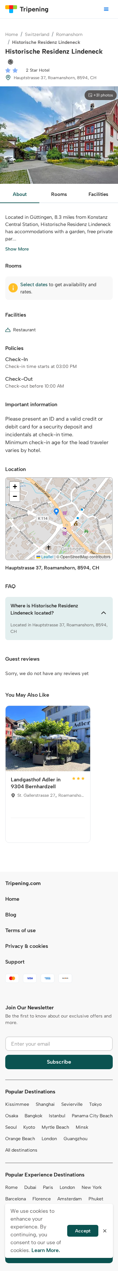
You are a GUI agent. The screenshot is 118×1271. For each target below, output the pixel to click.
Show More (17, 249)
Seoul (11, 1127)
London (49, 1138)
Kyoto (29, 1127)
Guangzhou (76, 1138)
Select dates (34, 284)
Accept (82, 1231)
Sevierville (72, 1104)
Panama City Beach (92, 1116)
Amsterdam (69, 1199)
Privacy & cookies (26, 946)
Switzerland (37, 34)
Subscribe (59, 1062)
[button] (56, 512)
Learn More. (45, 1250)
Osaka (11, 1116)
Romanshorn (69, 34)
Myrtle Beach (55, 1127)
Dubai (30, 1187)
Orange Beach (20, 1138)
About (20, 194)
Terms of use (20, 930)
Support (15, 962)
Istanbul (57, 1116)
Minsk (82, 1127)
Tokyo (95, 1104)
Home (11, 34)
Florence (41, 1199)
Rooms (59, 194)
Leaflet (46, 556)
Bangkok (33, 1116)
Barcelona (15, 1199)
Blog (10, 915)
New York (92, 1187)
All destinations (21, 1150)
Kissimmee (17, 1104)
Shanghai (45, 1104)
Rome (11, 1187)
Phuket (95, 1199)
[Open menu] (106, 9)
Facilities (98, 194)
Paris (48, 1187)
